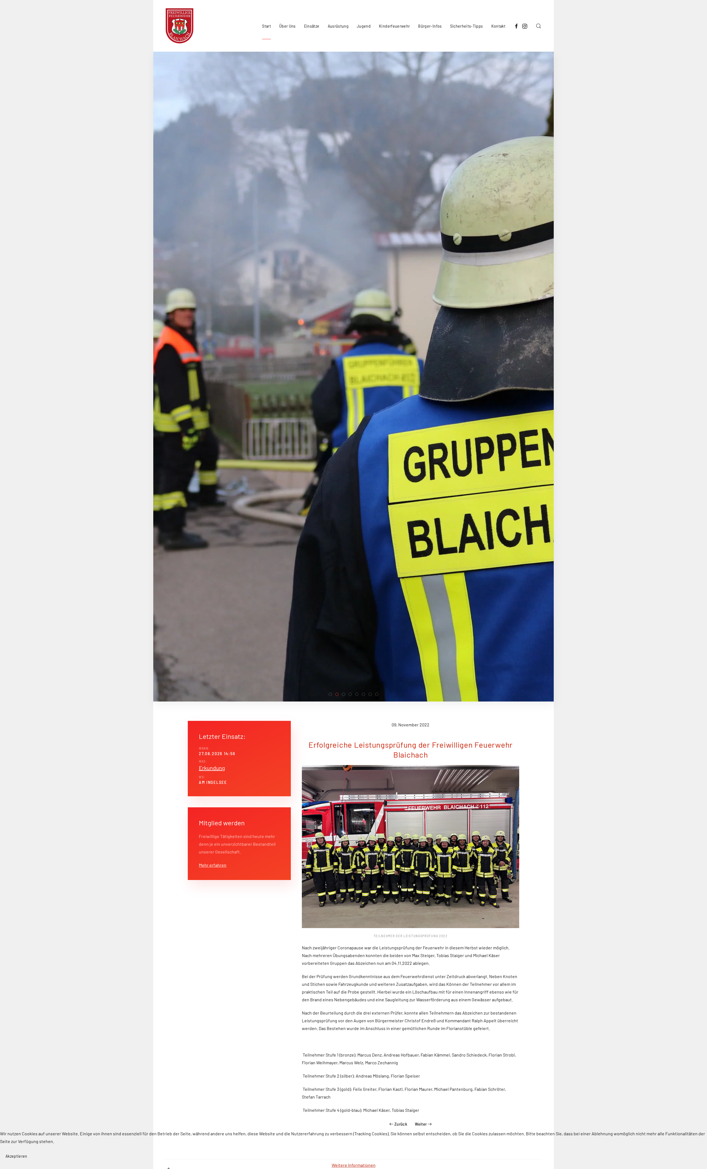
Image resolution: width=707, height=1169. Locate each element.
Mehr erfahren (212, 865)
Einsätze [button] (312, 25)
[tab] (337, 694)
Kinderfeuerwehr (394, 25)
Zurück (400, 1123)
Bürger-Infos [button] (430, 25)
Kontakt (498, 25)
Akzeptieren (16, 1156)
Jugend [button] (364, 25)
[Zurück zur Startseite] (179, 26)
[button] (538, 26)
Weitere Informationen (354, 1165)
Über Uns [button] (287, 25)
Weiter (421, 1123)
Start (266, 25)
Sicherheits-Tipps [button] (466, 25)
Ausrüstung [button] (338, 25)
